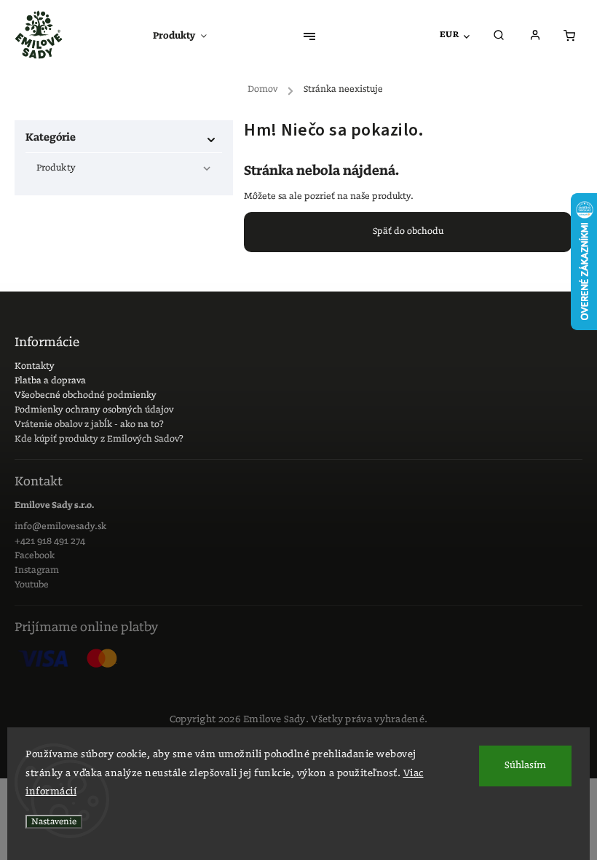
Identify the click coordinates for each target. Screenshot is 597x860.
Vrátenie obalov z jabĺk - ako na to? (89, 424)
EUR (449, 34)
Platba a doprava (50, 380)
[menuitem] (187, 36)
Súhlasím (525, 765)
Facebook (35, 555)
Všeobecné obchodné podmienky (86, 395)
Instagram (37, 570)
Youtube (32, 584)
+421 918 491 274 (50, 541)
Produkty (56, 168)
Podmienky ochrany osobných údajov (94, 409)
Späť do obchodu (408, 231)
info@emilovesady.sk (60, 526)
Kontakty (35, 366)
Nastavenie (53, 821)
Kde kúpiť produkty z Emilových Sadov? (99, 439)
